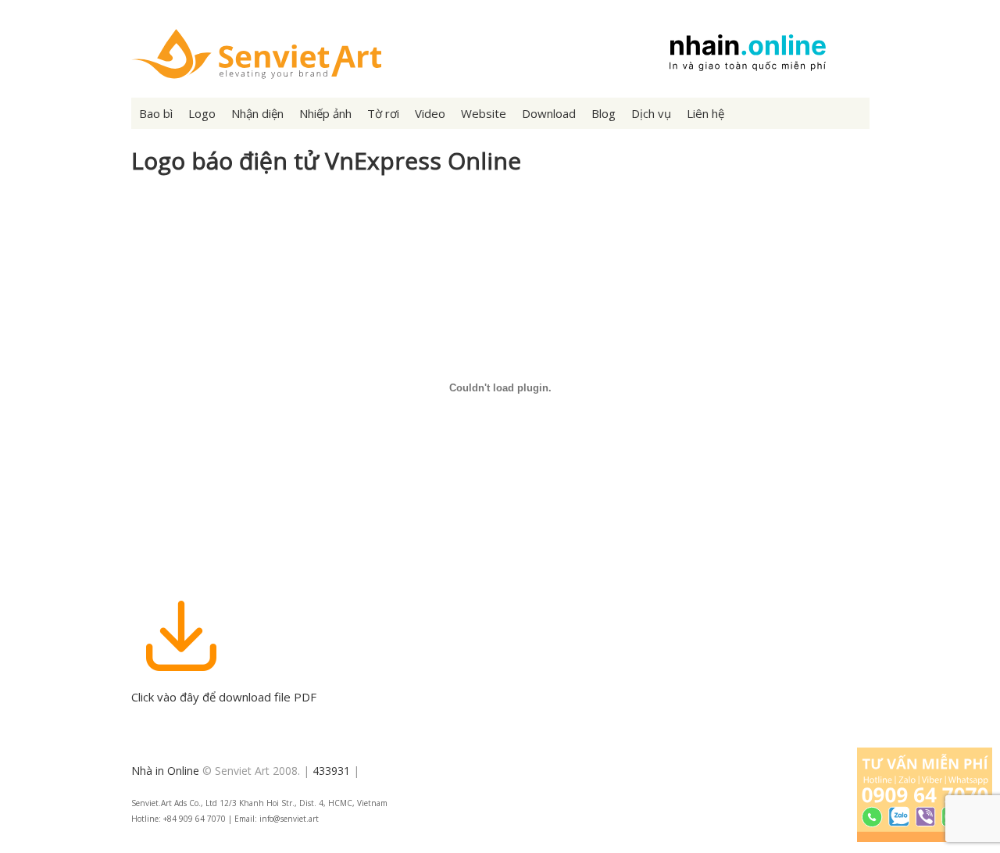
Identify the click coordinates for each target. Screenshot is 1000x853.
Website (483, 113)
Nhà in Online (165, 770)
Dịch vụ (651, 113)
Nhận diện (257, 113)
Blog (603, 113)
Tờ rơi (383, 113)
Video (430, 113)
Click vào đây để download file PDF (223, 697)
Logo (202, 113)
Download (549, 113)
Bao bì (156, 113)
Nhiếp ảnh (325, 113)
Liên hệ (705, 113)
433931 (331, 770)
